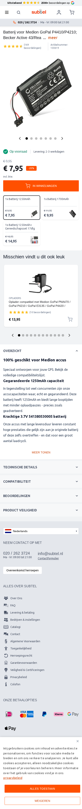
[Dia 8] (47, 335)
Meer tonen (41, 452)
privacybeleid (12, 778)
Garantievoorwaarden (23, 662)
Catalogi (15, 627)
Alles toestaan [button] (42, 788)
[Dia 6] (39, 335)
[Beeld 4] (41, 138)
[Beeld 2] (31, 138)
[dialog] (41, 773)
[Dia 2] (23, 335)
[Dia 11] (59, 335)
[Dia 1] (19, 335)
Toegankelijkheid (20, 648)
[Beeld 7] (55, 138)
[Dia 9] (51, 335)
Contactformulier (48, 558)
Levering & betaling (22, 612)
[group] (13, 46)
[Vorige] (20, 138)
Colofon (15, 684)
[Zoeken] (18, 12)
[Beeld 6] (50, 138)
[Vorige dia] (12, 335)
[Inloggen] (59, 12)
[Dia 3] (27, 335)
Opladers (15, 298)
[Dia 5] (35, 335)
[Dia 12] (63, 335)
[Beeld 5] (45, 138)
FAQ (13, 605)
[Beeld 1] (26, 138)
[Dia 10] (55, 335)
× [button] (77, 741)
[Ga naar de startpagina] (39, 11)
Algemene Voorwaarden (25, 641)
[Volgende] (62, 138)
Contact (15, 634)
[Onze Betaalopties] (8, 714)
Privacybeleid (18, 677)
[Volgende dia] (69, 335)
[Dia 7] (43, 335)
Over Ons (16, 598)
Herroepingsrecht (21, 655)
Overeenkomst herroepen (22, 570)
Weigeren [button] (42, 800)
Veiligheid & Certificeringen (27, 670)
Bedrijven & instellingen (25, 619)
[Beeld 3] (36, 138)
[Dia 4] (31, 335)
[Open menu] (8, 12)
